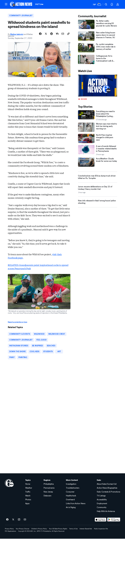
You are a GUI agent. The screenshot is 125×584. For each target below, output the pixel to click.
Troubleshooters (72, 488)
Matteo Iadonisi (16, 34)
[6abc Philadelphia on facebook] (7, 519)
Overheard (70, 500)
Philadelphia (49, 484)
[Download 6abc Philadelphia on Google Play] (113, 520)
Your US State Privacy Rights (58, 528)
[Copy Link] (68, 34)
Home (27, 484)
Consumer (70, 492)
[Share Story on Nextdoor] (57, 34)
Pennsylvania (49, 488)
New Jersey (48, 492)
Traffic (27, 492)
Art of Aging (70, 507)
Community (101, 507)
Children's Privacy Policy (39, 528)
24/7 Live (39, 4)
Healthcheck (71, 496)
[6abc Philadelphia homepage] (21, 4)
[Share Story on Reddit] (51, 34)
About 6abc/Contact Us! (106, 484)
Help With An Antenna (106, 511)
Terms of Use (73, 528)
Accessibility (102, 500)
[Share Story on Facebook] (40, 34)
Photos (28, 500)
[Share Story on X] (46, 34)
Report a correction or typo (17, 322)
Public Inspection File (101, 528)
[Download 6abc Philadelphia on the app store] (100, 520)
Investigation (71, 484)
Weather (28, 488)
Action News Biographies (107, 488)
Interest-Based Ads (86, 528)
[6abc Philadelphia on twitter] (13, 519)
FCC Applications (10, 531)
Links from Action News (75, 503)
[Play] (97, 86)
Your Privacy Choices (22, 528)
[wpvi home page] (9, 483)
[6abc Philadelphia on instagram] (19, 519)
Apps (27, 503)
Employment (102, 503)
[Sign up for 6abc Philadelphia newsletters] (24, 519)
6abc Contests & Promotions (108, 492)
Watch (27, 496)
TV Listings (101, 496)
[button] (6, 4)
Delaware (47, 496)
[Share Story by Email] (63, 34)
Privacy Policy (9, 528)
